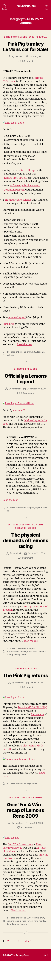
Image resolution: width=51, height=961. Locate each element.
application (32, 783)
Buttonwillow (13, 651)
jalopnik (30, 507)
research (21, 528)
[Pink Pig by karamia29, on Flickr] (25, 403)
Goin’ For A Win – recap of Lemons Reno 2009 (25, 810)
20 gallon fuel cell (14, 189)
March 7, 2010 (36, 56)
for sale (40, 352)
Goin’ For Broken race (20, 844)
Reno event (37, 714)
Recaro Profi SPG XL (15, 177)
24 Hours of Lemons (15, 37)
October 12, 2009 (36, 553)
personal (41, 37)
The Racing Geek (25, 5)
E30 (34, 352)
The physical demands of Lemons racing (25, 540)
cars (31, 37)
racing (17, 654)
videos (32, 528)
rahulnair (19, 56)
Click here (8, 324)
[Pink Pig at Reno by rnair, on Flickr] (25, 123)
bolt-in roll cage (27, 170)
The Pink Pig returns (25, 675)
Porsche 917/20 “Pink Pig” (32, 707)
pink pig (10, 355)
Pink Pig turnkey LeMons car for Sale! (25, 46)
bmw (29, 352)
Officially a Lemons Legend (25, 379)
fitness (23, 651)
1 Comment (27, 61)
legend (38, 507)
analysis (31, 648)
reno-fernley (40, 921)
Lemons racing (14, 921)
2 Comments (27, 393)
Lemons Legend (17, 317)
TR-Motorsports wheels (18, 199)
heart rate (32, 651)
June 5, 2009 (36, 682)
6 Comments (27, 827)
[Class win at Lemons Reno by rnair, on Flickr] (25, 759)
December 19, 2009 (36, 388)
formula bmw (38, 917)
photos (37, 797)
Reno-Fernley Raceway (18, 924)
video (23, 654)
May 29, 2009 (36, 823)
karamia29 (19, 410)
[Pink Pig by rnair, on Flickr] (25, 838)
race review (27, 921)
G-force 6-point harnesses (25, 185)
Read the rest (24, 344)
